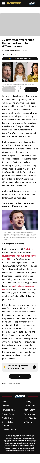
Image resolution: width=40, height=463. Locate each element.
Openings (28, 401)
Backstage (28, 249)
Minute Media (15, 435)
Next (31, 89)
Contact (5, 406)
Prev (9, 89)
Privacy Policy (8, 414)
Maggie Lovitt (10, 50)
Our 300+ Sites (30, 406)
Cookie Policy (8, 418)
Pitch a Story (29, 410)
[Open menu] (3, 3)
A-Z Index (28, 422)
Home (4, 384)
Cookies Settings (9, 429)
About (4, 401)
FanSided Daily (8, 410)
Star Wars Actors (14, 384)
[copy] (15, 54)
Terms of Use (29, 414)
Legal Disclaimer (31, 418)
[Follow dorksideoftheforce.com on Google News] (34, 367)
